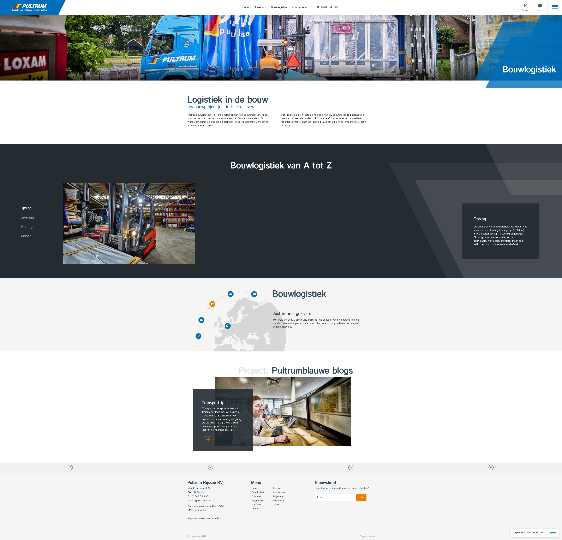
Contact (256, 508)
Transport (260, 7)
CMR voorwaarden (196, 510)
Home (246, 7)
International (299, 7)
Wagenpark (257, 500)
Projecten (278, 496)
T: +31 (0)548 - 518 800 (325, 7)
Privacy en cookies (367, 536)
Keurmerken (279, 500)
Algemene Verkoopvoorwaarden (203, 518)
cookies (539, 532)
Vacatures (257, 504)
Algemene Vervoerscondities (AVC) (205, 506)
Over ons (256, 496)
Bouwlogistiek (279, 7)
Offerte (276, 504)
